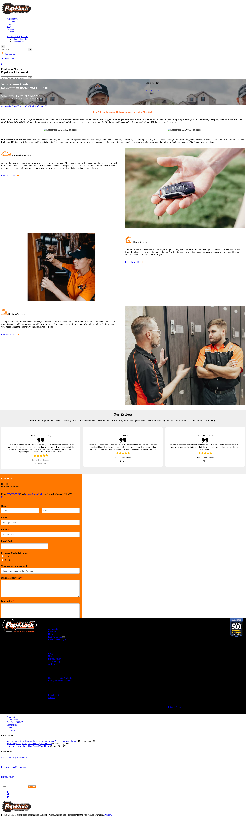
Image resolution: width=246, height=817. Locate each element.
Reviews (11, 727)
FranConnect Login (57, 637)
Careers (10, 29)
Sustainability (54, 659)
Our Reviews (31, 106)
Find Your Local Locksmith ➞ (14, 764)
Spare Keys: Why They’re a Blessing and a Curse (29, 741)
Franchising (53, 692)
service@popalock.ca (35, 491)
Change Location (20, 39)
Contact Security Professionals (61, 675)
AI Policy (52, 661)
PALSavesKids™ (15, 719)
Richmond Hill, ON (17, 36)
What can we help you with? (15, 563)
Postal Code (7, 539)
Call (7, 554)
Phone (5, 527)
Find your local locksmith (59, 678)
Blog (9, 26)
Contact (10, 31)
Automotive (12, 19)
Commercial (12, 717)
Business (11, 21)
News (50, 653)
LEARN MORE (8, 175)
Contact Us (42, 106)
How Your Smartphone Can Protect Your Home (28, 743)
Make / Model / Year (11, 575)
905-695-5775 (7, 58)
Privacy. (108, 812)
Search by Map (19, 41)
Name (5, 503)
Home (9, 24)
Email (5, 515)
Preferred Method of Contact (15, 550)
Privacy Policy (54, 656)
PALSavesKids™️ (56, 634)
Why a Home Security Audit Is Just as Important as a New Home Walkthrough (42, 738)
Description (7, 598)
